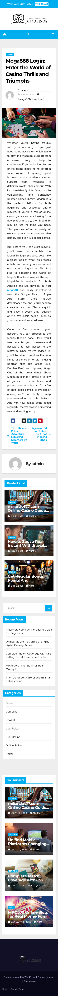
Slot (11, 907)
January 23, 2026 (22, 885)
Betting (13, 835)
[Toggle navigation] (53, 34)
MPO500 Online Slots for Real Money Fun (28, 914)
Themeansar (30, 981)
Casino (10, 54)
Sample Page (17, 989)
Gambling (12, 711)
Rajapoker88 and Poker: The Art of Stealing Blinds (39, 434)
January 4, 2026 (21, 922)
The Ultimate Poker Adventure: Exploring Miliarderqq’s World (19, 435)
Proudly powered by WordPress (20, 977)
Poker (9, 754)
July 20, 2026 (19, 849)
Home (5, 989)
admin (25, 90)
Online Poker (14, 745)
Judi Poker (12, 728)
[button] (28, 34)
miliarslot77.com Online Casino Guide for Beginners (27, 510)
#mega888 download (31, 99)
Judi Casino (13, 737)
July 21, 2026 (19, 813)
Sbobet (10, 720)
